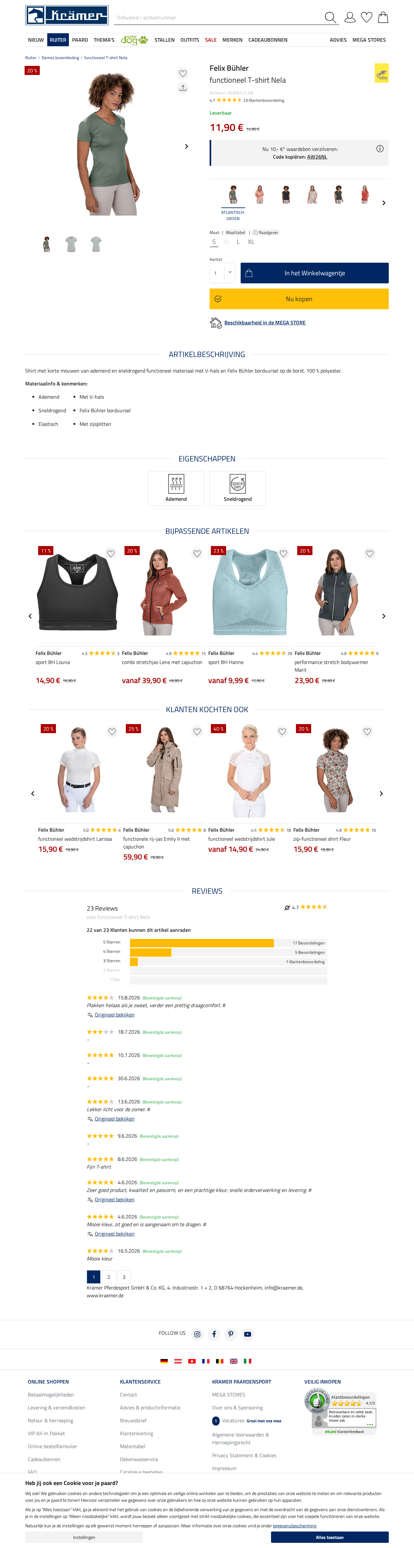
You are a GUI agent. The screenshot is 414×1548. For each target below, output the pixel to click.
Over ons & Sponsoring (237, 1407)
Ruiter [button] (58, 40)
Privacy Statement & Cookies (244, 1455)
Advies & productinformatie (150, 1407)
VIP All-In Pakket (46, 1433)
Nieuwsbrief (133, 1420)
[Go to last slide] (30, 616)
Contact (128, 1394)
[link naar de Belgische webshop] (221, 1360)
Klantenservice (140, 1381)
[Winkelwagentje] (383, 16)
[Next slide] (186, 146)
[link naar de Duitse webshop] (165, 1360)
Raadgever (269, 232)
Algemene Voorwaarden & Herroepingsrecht (240, 1438)
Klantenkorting (136, 1433)
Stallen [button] (165, 40)
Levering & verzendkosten (56, 1407)
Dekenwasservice (139, 1459)
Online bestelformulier (52, 1446)
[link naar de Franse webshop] (207, 1360)
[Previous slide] (30, 146)
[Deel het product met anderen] (183, 88)
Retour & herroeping (50, 1420)
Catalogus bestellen (141, 1472)
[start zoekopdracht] (332, 17)
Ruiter (31, 57)
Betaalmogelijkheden (51, 1394)
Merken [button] (233, 40)
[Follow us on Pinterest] (230, 1334)
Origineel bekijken (115, 1014)
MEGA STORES (369, 40)
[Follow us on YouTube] (247, 1334)
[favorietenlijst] (366, 16)
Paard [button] (80, 40)
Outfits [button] (189, 40)
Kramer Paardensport (241, 1381)
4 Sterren (111, 951)
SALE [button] (211, 40)
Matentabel (132, 1446)
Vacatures (248, 1420)
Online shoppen (48, 1381)
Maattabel (235, 232)
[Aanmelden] (350, 16)
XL (251, 242)
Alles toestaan (330, 1537)
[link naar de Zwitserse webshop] (193, 1360)
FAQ (32, 1472)
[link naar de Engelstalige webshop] (235, 1360)
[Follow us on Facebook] (214, 1334)
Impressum (224, 1468)
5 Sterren (111, 942)
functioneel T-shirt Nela (105, 57)
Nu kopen (299, 299)
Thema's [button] (104, 40)
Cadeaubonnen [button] (268, 40)
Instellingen (84, 1537)
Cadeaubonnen (44, 1459)
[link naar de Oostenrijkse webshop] (179, 1360)
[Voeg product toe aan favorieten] (183, 73)
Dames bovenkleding (60, 57)
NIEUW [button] (36, 40)
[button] (134, 39)
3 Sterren (111, 961)
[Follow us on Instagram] (197, 1334)
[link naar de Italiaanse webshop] (249, 1360)
